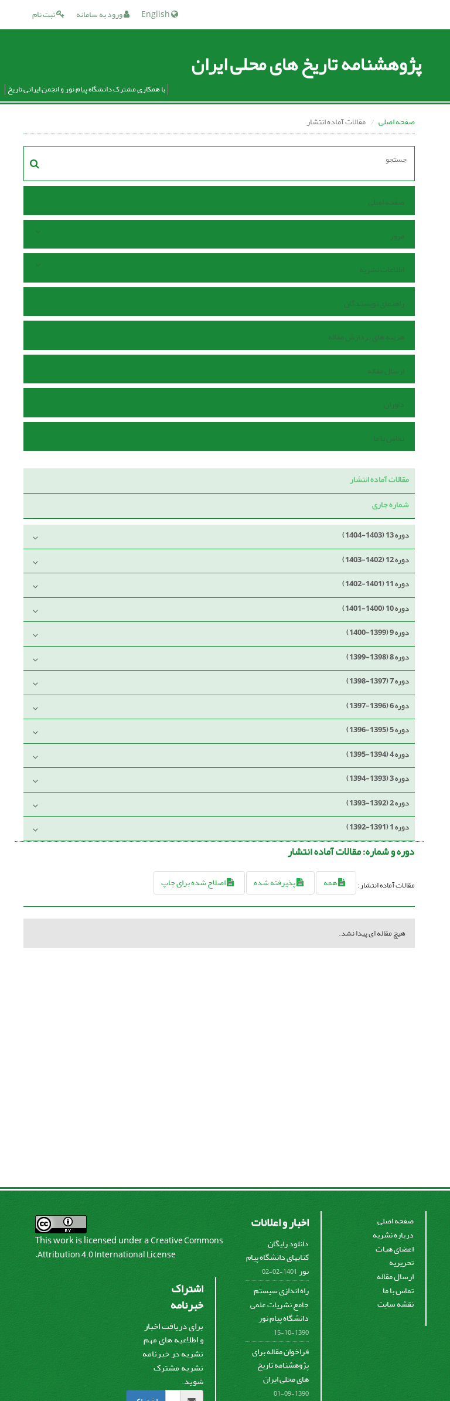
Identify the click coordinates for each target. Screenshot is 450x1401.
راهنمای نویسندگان (374, 303)
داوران (394, 404)
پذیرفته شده (275, 882)
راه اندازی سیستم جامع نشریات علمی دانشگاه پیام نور (279, 1304)
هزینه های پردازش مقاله (366, 337)
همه (330, 882)
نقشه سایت (395, 1304)
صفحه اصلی (397, 122)
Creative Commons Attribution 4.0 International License (130, 1248)
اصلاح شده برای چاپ (194, 882)
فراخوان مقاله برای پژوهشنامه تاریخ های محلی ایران (280, 1365)
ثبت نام (44, 14)
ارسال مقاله (385, 371)
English (156, 14)
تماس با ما (388, 438)
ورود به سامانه (100, 14)
